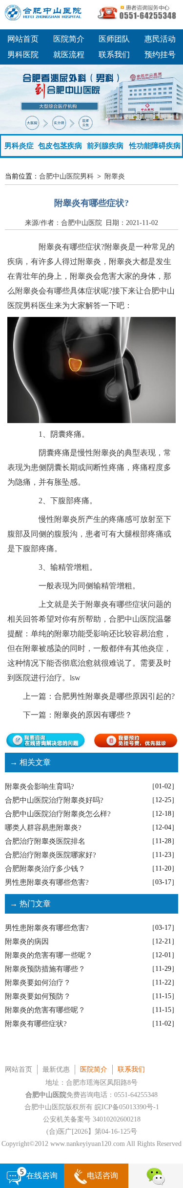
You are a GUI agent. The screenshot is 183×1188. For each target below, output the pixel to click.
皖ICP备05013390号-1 (127, 1107)
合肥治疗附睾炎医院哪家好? (50, 855)
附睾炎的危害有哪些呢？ (45, 1010)
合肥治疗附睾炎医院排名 (45, 841)
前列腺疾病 (105, 146)
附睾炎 (114, 176)
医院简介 (68, 39)
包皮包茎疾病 (60, 146)
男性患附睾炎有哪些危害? (47, 882)
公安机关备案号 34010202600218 (92, 1119)
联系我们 (114, 54)
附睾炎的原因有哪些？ (93, 715)
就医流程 (68, 54)
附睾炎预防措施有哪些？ (45, 969)
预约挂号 (160, 54)
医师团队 (114, 39)
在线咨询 (42, 1175)
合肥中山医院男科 (66, 176)
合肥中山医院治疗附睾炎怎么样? (58, 814)
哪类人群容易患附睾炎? (43, 827)
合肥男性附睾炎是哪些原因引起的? (114, 696)
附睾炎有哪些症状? (36, 1024)
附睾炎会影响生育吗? (39, 786)
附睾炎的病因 (27, 941)
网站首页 (23, 39)
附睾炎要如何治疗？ (38, 982)
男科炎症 (19, 146)
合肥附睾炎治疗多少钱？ (45, 869)
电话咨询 (102, 1175)
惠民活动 (160, 39)
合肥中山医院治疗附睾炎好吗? (54, 800)
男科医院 (23, 54)
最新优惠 (56, 1069)
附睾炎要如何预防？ (38, 996)
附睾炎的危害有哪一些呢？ (49, 955)
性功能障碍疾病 (155, 146)
